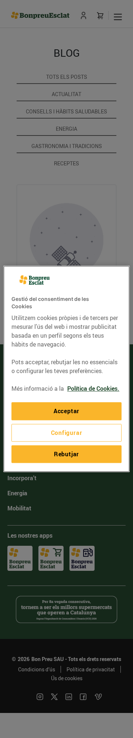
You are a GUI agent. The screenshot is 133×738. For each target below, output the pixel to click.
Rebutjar (66, 454)
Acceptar (66, 411)
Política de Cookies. (93, 389)
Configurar (66, 433)
